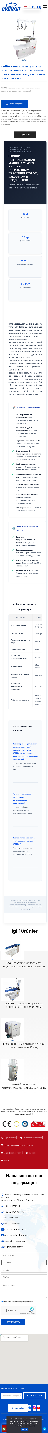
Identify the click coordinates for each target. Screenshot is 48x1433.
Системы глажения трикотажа (32, 118)
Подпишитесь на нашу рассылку (12, 1388)
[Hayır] (38, 1424)
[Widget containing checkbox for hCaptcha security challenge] (18, 1310)
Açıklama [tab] (25, 134)
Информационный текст (26, 1302)
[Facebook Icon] (29, 1408)
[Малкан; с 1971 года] (11, 7)
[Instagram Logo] (34, 1408)
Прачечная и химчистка (26, 115)
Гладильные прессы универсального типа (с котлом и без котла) (21, 112)
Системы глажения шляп (12, 121)
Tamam (24, 1429)
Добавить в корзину (14, 103)
